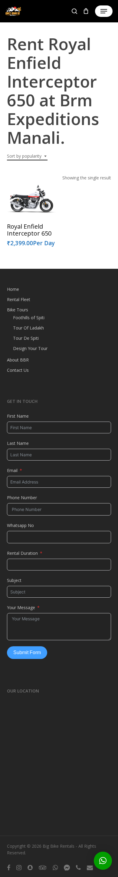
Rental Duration (22, 553)
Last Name (18, 443)
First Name (18, 416)
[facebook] (8, 867)
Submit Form (27, 652)
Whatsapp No (20, 525)
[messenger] (67, 867)
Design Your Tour (30, 348)
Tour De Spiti (26, 338)
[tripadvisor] (43, 867)
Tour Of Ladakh (28, 328)
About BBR (18, 360)
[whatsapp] (55, 867)
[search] (74, 11)
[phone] (78, 867)
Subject (14, 580)
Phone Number (22, 497)
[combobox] (27, 156)
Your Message (21, 607)
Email (12, 470)
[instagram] (18, 867)
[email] (90, 867)
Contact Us (18, 370)
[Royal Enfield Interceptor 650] (32, 200)
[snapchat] (30, 867)
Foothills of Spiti (28, 317)
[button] (104, 11)
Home (13, 289)
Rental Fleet (18, 299)
